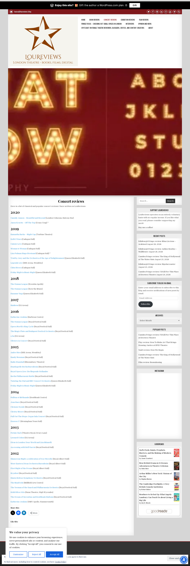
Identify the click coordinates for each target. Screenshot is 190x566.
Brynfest (14, 473)
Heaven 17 (15, 421)
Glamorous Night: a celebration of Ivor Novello (31, 459)
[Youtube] (170, 12)
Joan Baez (15, 402)
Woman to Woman (19, 249)
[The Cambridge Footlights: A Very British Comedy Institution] (176, 490)
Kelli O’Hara (16, 239)
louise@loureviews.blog (22, 11)
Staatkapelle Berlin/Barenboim (24, 367)
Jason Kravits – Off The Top (23, 223)
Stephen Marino (146, 479)
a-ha (12, 336)
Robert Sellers (146, 489)
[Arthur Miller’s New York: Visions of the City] (176, 480)
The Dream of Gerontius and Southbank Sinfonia (32, 497)
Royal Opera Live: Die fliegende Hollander (29, 371)
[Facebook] (153, 12)
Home (83, 19)
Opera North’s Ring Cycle (22, 327)
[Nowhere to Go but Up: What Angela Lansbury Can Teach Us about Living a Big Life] (176, 501)
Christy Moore (17, 412)
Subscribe (145, 304)
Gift (135, 5)
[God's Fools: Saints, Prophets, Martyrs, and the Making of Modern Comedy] (176, 456)
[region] (36, 544)
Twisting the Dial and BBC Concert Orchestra (31, 381)
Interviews (130, 23)
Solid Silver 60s (18, 492)
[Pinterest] (157, 12)
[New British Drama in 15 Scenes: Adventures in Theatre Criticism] (176, 470)
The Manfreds (17, 483)
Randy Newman (17, 357)
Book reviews (94, 19)
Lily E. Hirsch (145, 503)
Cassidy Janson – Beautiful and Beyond (28, 218)
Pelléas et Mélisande (20, 397)
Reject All (36, 554)
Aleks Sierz (145, 468)
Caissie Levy (16, 244)
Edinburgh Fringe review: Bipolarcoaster (156, 264)
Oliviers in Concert (19, 341)
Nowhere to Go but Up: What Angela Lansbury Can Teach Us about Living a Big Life (156, 497)
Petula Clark (16, 433)
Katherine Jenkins (19, 317)
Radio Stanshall (17, 362)
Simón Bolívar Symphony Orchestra (27, 478)
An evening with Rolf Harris (23, 447)
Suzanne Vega (17, 294)
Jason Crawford (146, 458)
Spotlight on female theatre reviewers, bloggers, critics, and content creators (112, 27)
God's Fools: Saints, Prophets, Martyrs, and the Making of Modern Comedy (155, 453)
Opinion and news (144, 23)
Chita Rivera (16, 268)
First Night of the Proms (21, 468)
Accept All (54, 554)
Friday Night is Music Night (23, 272)
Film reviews (144, 19)
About (150, 27)
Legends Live (17, 263)
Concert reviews (110, 19)
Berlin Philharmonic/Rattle (22, 376)
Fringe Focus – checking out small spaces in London (101, 23)
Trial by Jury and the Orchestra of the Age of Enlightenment (37, 258)
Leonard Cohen (17, 438)
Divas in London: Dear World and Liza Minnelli (31, 442)
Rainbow (14, 305)
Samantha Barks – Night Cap (23, 234)
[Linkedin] (161, 12)
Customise (18, 554)
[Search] (179, 12)
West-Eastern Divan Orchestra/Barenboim (30, 464)
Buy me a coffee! (145, 227)
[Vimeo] (174, 12)
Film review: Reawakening (150, 362)
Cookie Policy (60, 562)
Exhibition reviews (128, 19)
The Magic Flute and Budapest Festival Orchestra (33, 331)
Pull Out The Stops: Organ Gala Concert (28, 416)
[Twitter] (148, 12)
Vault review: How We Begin (151, 350)
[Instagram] (166, 12)
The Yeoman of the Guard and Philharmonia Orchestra (35, 487)
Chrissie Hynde (17, 407)
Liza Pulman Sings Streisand (23, 253)
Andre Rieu (16, 352)
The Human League (19, 284)
